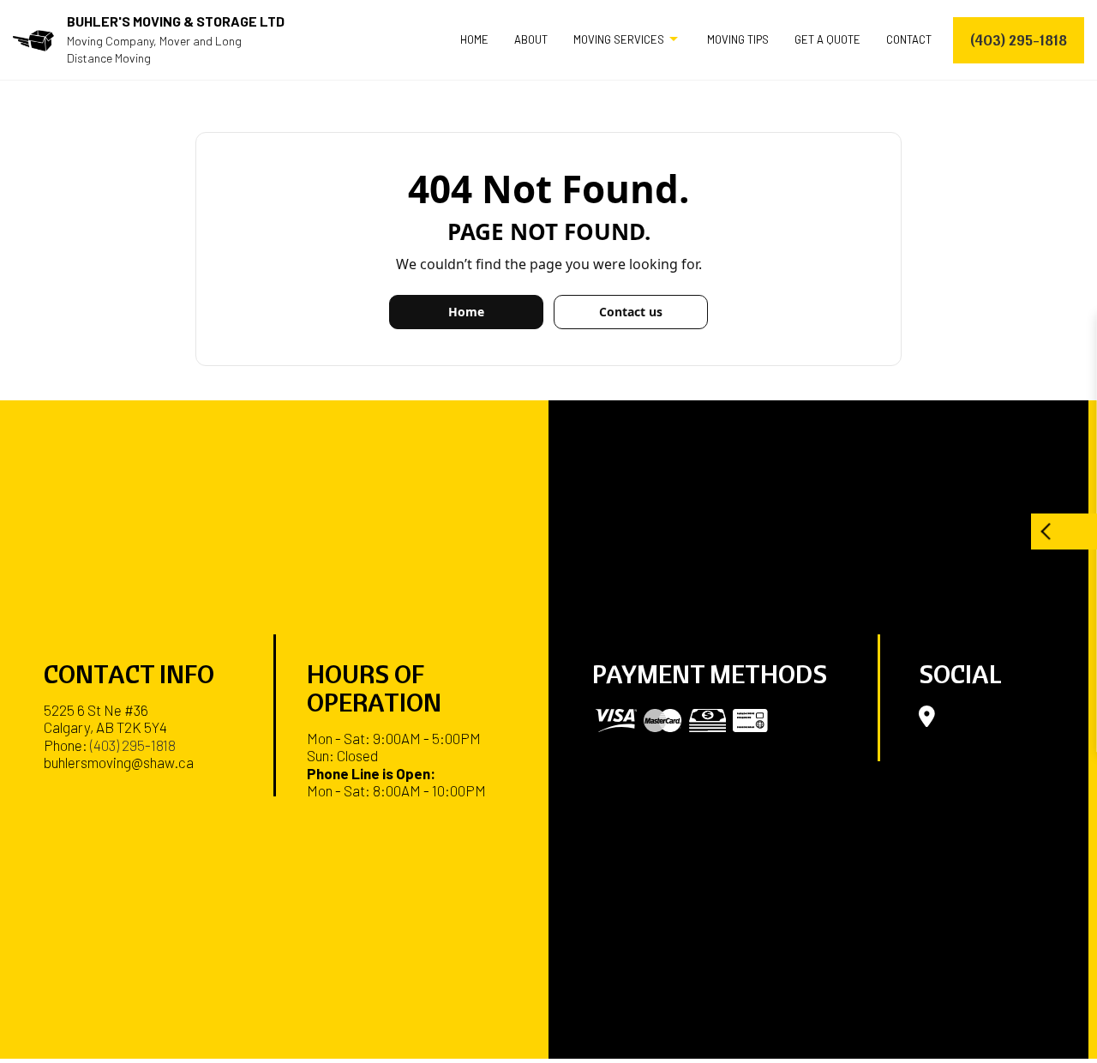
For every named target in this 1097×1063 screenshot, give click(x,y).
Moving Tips (738, 39)
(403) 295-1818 (1018, 40)
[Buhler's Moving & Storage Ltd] (33, 38)
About (531, 39)
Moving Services (618, 39)
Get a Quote (827, 39)
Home (474, 39)
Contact (909, 39)
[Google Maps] (927, 719)
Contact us (630, 311)
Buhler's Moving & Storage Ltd (176, 21)
